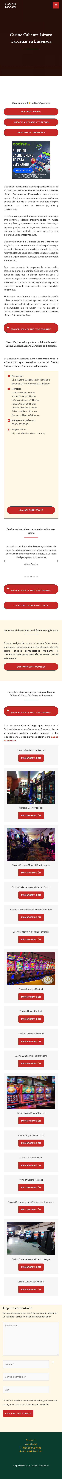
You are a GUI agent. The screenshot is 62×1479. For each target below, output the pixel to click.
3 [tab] (31, 576)
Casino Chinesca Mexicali (31, 1033)
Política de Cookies (31, 1447)
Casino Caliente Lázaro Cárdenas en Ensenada (31, 1202)
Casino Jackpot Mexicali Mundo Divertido (31, 909)
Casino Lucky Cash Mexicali (31, 1281)
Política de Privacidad (31, 1451)
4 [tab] (34, 576)
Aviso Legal (31, 1443)
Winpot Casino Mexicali (31, 1179)
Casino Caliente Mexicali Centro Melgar (31, 1259)
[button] (31, 111)
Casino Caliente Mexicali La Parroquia (31, 931)
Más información (31, 758)
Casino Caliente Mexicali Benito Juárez (31, 865)
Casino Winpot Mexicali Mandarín (31, 1055)
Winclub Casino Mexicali (31, 807)
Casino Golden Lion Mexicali (31, 750)
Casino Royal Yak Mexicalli (31, 1135)
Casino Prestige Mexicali (31, 989)
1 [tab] (24, 576)
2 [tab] (27, 576)
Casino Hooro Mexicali (31, 1011)
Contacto (31, 1440)
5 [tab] (37, 576)
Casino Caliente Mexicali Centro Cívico (31, 887)
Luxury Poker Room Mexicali (31, 1113)
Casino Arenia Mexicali (31, 1157)
